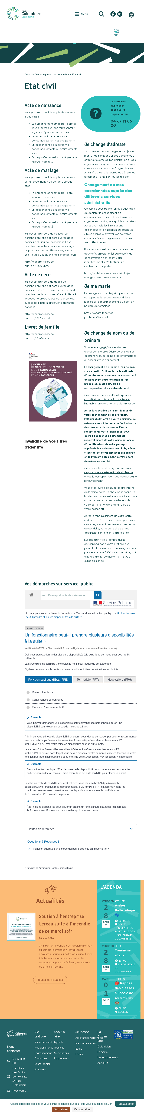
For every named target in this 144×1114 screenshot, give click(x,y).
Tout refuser (61, 1109)
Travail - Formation (62, 613)
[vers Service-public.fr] (112, 604)
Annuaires (40, 1069)
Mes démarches (60, 74)
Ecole (79, 1048)
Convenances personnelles (47, 699)
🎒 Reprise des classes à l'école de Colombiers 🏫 (124, 992)
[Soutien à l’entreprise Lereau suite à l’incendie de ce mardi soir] (21, 926)
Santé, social (42, 1063)
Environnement (43, 1053)
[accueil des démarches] (31, 594)
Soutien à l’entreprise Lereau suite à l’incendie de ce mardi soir (64, 924)
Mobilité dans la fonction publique (95, 613)
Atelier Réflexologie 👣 (125, 910)
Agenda (58, 1042)
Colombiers (104, 1046)
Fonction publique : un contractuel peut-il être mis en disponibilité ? (71, 848)
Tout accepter (125, 1103)
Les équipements (107, 1057)
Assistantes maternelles (89, 1037)
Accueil (28, 74)
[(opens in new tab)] (116, 32)
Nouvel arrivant (43, 1042)
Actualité (102, 1062)
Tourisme (59, 1047)
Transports (40, 1058)
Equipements (61, 1058)
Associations (61, 1053)
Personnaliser (82, 1109)
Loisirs (79, 1054)
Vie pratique (42, 74)
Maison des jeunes (86, 1043)
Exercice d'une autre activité (47, 707)
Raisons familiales (42, 692)
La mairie (102, 1051)
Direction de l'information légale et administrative (50, 868)
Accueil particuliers (37, 613)
